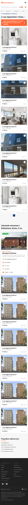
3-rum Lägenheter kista (7, 451)
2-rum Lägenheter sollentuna (8, 447)
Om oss (2, 465)
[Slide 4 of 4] (15, 123)
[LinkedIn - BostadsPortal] (6, 484)
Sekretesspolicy (4, 471)
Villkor (15, 474)
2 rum (23, 11)
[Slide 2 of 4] (13, 123)
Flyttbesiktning (17, 467)
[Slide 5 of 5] (15, 44)
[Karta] (25, 7)
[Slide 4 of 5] (14, 44)
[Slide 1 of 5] (12, 44)
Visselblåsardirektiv (5, 478)
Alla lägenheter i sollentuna (10, 13)
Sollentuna (16, 11)
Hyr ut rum (16, 465)
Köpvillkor (3, 476)
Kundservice (17, 471)
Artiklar (2, 467)
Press (2, 469)
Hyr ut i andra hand (18, 469)
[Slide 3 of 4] (14, 123)
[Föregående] (11, 215)
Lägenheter (8, 11)
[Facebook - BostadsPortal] (2, 484)
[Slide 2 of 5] (13, 44)
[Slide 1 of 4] (12, 123)
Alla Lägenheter (5, 442)
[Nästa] (17, 215)
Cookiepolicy (4, 474)
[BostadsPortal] (7, 2)
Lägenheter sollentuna (6, 445)
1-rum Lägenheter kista (7, 449)
